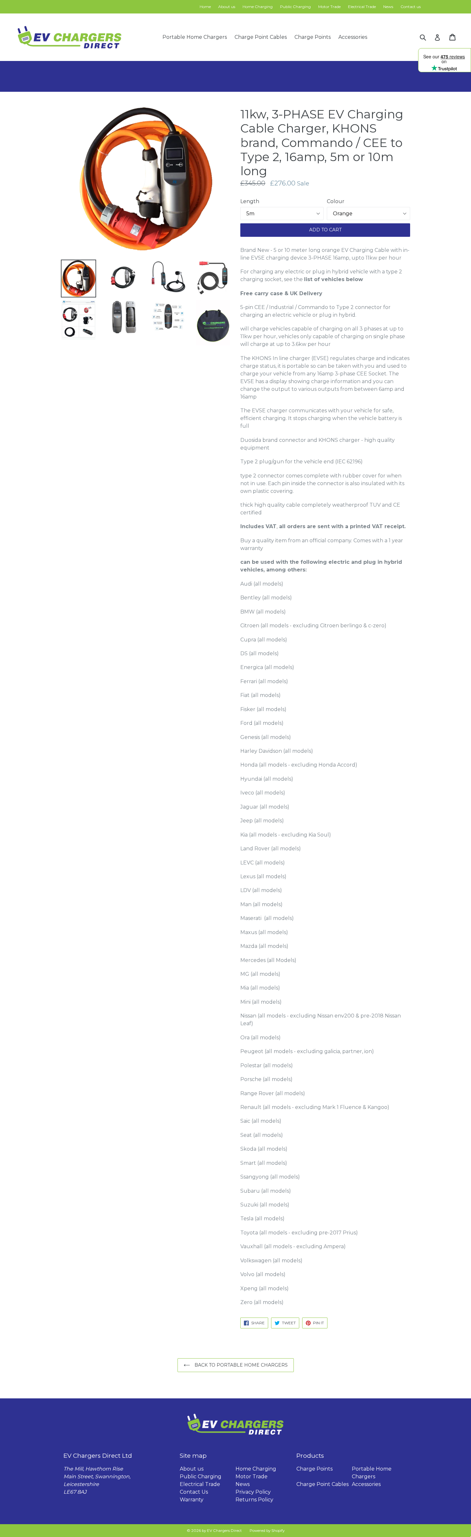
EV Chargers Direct (224, 1530)
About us (226, 6)
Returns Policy (254, 1500)
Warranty (191, 1500)
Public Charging (295, 6)
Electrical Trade (362, 6)
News (388, 6)
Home (205, 6)
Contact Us (194, 1492)
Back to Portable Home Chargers (240, 1365)
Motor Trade (329, 6)
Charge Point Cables (261, 37)
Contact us (411, 6)
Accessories (352, 37)
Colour (335, 201)
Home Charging (258, 6)
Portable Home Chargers (194, 37)
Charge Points (312, 37)
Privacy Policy (253, 1492)
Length (249, 201)
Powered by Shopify (267, 1530)
